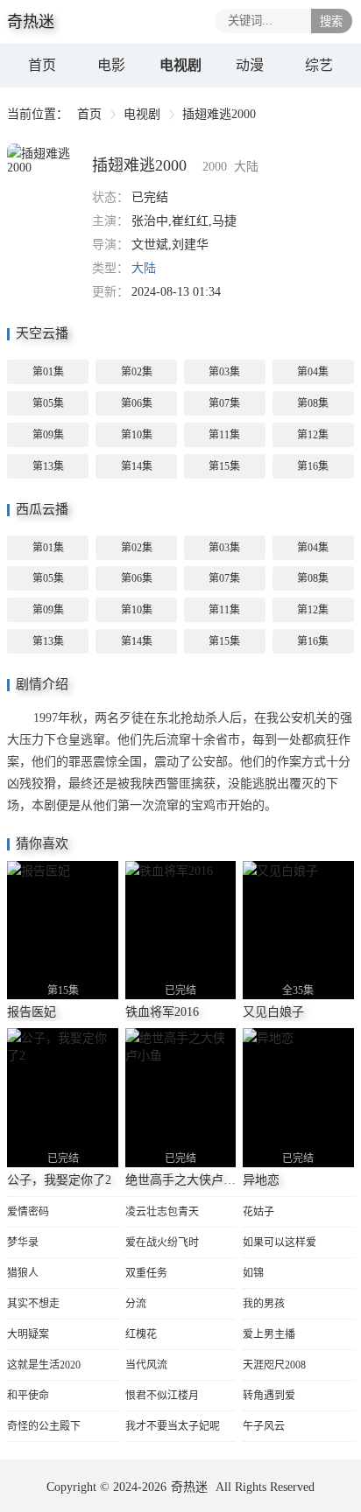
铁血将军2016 (162, 1011)
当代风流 (146, 1365)
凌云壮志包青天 (162, 1212)
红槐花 (141, 1334)
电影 (111, 65)
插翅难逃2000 (139, 165)
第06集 (136, 403)
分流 (135, 1304)
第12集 (313, 435)
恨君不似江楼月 (162, 1396)
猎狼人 (23, 1273)
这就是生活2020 (44, 1365)
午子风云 (264, 1426)
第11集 (224, 435)
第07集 (224, 403)
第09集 (48, 435)
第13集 (48, 466)
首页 (42, 65)
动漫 (250, 65)
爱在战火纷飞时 (162, 1242)
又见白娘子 (273, 1011)
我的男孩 (264, 1304)
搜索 (331, 21)
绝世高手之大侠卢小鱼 (186, 1179)
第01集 (48, 372)
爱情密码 (28, 1212)
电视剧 (180, 65)
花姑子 (258, 1212)
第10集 (136, 435)
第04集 (313, 372)
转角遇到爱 (269, 1396)
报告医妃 (31, 1011)
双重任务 (146, 1273)
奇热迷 (189, 1487)
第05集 (48, 403)
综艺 (319, 65)
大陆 (143, 268)
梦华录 (23, 1242)
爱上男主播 (269, 1334)
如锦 (253, 1273)
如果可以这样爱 (279, 1242)
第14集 (136, 466)
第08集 (313, 403)
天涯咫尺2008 (274, 1365)
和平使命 (28, 1396)
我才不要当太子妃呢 (172, 1426)
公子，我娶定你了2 (59, 1179)
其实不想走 (33, 1304)
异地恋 (261, 1179)
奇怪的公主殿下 (44, 1426)
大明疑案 (28, 1334)
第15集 (224, 466)
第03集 (224, 372)
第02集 (136, 372)
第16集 (313, 466)
